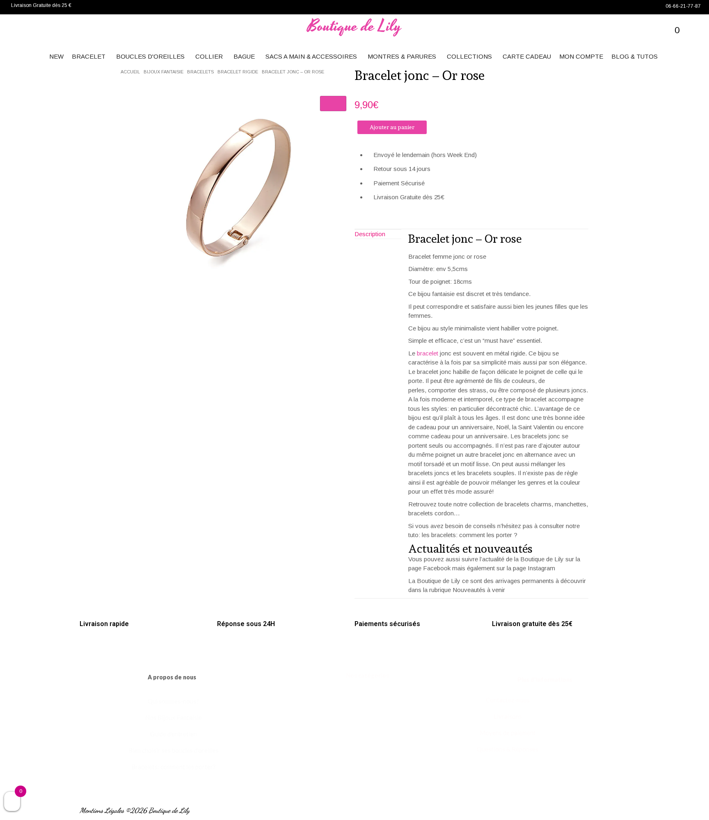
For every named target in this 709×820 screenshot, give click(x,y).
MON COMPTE (581, 56)
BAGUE (244, 56)
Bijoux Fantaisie (163, 71)
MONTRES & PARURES (402, 56)
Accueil (130, 71)
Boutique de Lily (354, 26)
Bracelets (200, 71)
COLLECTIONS (469, 56)
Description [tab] (369, 233)
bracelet (427, 353)
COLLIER (209, 56)
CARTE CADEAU (527, 56)
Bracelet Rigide (237, 71)
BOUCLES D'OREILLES (150, 56)
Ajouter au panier (392, 127)
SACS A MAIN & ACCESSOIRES (311, 56)
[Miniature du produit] (333, 103)
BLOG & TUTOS (634, 56)
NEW (56, 56)
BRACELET (88, 56)
